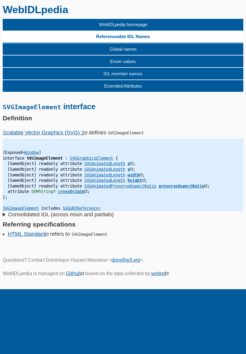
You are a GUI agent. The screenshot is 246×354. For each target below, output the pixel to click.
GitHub (73, 273)
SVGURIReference (81, 208)
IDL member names (123, 73)
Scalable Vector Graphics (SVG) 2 (43, 133)
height (135, 180)
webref (158, 273)
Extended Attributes (123, 85)
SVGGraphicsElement (91, 158)
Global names (123, 49)
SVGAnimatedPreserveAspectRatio (120, 186)
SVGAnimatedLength (104, 163)
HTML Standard (27, 234)
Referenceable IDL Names (123, 36)
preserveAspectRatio (181, 186)
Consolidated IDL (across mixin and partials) (61, 215)
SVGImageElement (21, 208)
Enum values (123, 61)
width (134, 174)
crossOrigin (71, 191)
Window (31, 152)
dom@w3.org (126, 259)
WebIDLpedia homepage (123, 24)
